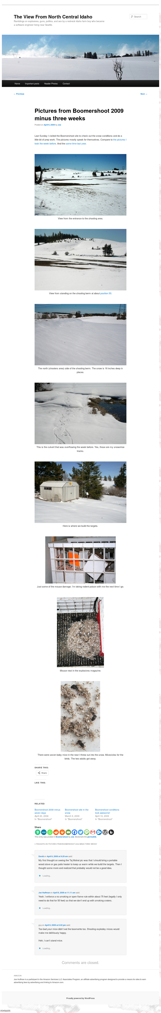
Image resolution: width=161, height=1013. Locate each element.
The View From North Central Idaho (53, 16)
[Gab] (37, 832)
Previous (19, 93)
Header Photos (51, 83)
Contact (66, 83)
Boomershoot (62, 836)
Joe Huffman (44, 892)
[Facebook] (74, 832)
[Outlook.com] (99, 832)
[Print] (62, 832)
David (41, 856)
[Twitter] (80, 832)
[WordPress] (105, 832)
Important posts (32, 83)
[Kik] (111, 832)
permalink (91, 836)
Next (144, 93)
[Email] (68, 832)
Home (17, 83)
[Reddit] (56, 832)
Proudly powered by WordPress (80, 998)
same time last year (76, 143)
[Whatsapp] (50, 832)
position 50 (105, 293)
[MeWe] (44, 832)
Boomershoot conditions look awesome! (107, 811)
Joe (59, 124)
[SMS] (86, 832)
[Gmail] (93, 832)
